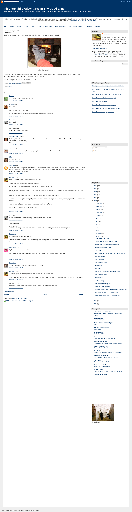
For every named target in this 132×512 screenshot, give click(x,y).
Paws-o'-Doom (99, 259)
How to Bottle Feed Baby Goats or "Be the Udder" (107, 94)
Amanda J (12, 165)
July (97, 218)
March (98, 230)
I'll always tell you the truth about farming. (83, 20)
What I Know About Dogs (44, 26)
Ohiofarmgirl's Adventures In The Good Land (34, 8)
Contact (19, 26)
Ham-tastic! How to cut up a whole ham (107, 244)
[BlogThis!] (24, 83)
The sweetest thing (101, 274)
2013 (95, 195)
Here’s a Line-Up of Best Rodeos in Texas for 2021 (108, 343)
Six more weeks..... (101, 256)
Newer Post (7, 294)
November (99, 206)
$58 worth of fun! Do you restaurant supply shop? (110, 253)
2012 (95, 198)
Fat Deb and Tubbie (101, 262)
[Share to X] (26, 83)
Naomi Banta (12, 247)
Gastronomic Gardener (101, 365)
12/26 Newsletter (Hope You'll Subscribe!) (105, 338)
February (98, 233)
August (98, 215)
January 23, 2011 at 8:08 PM (15, 100)
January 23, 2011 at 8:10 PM (15, 116)
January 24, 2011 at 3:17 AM (15, 230)
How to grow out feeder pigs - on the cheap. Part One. (108, 86)
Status (95, 324)
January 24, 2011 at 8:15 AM (15, 243)
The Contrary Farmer (100, 351)
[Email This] (22, 83)
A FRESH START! (99, 334)
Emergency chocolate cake (103, 247)
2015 (95, 189)
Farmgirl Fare (98, 369)
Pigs (32, 26)
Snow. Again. (99, 277)
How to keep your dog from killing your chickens (106, 108)
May (97, 224)
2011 (95, 201)
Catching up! (97, 329)
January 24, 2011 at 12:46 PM (16, 267)
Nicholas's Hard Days (93, 26)
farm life (10, 86)
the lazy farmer (98, 318)
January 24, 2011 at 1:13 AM (15, 220)
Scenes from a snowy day (103, 283)
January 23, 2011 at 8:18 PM (15, 124)
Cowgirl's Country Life (101, 346)
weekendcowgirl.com (100, 341)
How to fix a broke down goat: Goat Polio (107, 271)
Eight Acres (97, 360)
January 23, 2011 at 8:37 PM (15, 133)
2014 (95, 192)
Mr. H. (10, 119)
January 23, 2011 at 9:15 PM (15, 173)
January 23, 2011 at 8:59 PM (15, 161)
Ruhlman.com (98, 337)
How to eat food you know (99, 101)
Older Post (82, 294)
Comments (97, 151)
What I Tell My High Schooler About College (106, 357)
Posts (96, 147)
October (98, 209)
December (99, 203)
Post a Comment (9, 291)
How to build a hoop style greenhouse (103, 112)
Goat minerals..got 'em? (102, 238)
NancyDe (11, 96)
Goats (26, 26)
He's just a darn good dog (102, 286)
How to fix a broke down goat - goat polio (104, 105)
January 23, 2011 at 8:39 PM (15, 144)
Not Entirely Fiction (60, 26)
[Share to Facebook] (28, 83)
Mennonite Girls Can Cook (102, 312)
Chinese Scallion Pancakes (101, 348)
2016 (95, 186)
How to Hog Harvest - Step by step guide (104, 98)
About (12, 26)
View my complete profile (99, 48)
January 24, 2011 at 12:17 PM (16, 259)
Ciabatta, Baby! (99, 280)
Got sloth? (98, 250)
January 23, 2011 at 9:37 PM (15, 211)
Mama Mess (12, 263)
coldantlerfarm (98, 332)
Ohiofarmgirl (12, 177)
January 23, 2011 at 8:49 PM (15, 153)
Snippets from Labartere (101, 327)
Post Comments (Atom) (19, 298)
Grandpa (11, 104)
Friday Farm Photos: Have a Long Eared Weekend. (108, 371)
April (97, 227)
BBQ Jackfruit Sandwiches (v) (102, 366)
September (99, 212)
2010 (95, 301)
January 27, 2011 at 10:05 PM (16, 288)
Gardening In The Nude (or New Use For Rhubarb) (108, 352)
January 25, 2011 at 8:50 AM (15, 279)
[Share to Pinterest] (30, 83)
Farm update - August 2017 (101, 362)
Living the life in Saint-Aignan (103, 323)
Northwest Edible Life (101, 355)
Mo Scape (98, 268)
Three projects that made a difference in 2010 (108, 296)
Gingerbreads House (100, 374)
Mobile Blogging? (99, 320)
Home (5, 26)
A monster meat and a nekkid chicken (106, 293)
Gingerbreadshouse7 (15, 136)
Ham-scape (98, 265)
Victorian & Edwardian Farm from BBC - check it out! (111, 289)
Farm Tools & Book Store (76, 26)
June (97, 221)
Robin (10, 157)
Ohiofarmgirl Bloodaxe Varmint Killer (106, 241)
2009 (95, 304)
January (98, 236)
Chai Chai (11, 148)
